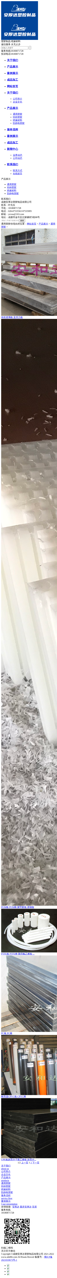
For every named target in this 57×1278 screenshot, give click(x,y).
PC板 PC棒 (6, 1033)
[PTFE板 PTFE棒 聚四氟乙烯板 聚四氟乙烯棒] (28, 930)
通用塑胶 (17, 114)
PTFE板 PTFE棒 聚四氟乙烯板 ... (17, 954)
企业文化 (17, 102)
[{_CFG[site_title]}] (19, 19)
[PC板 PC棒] (28, 993)
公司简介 (17, 99)
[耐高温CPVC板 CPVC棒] (28, 1065)
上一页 (24, 1162)
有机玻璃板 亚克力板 (12, 317)
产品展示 (43, 224)
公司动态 (17, 158)
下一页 (35, 1162)
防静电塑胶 (19, 123)
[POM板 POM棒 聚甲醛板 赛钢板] (28, 612)
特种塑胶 (17, 117)
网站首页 (31, 224)
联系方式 (17, 170)
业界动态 (17, 155)
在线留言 (17, 173)
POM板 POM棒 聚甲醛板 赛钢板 (17, 907)
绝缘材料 (17, 120)
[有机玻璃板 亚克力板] (28, 272)
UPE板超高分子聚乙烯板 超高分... (18, 1159)
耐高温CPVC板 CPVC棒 (13, 1096)
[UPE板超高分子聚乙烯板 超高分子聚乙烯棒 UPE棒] (28, 1128)
